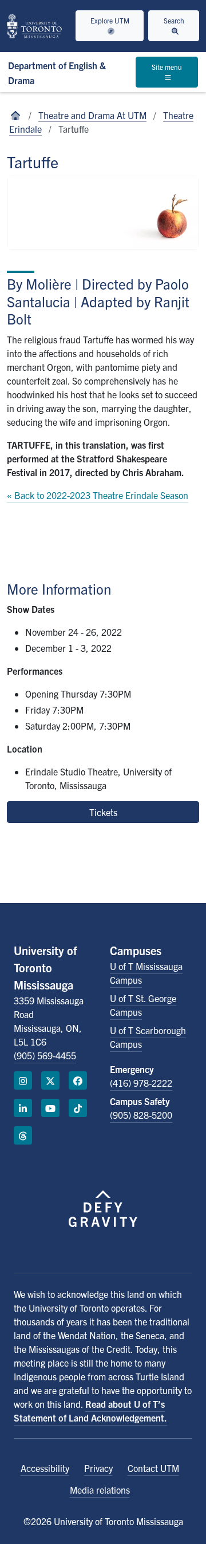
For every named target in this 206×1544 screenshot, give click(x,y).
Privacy (98, 1468)
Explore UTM (109, 20)
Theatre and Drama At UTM (92, 115)
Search (174, 20)
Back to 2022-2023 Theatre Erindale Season (101, 495)
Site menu (167, 66)
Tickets (103, 812)
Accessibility (45, 1468)
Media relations (100, 1489)
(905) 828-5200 (141, 1115)
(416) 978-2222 (141, 1082)
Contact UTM (153, 1468)
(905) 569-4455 (45, 1055)
